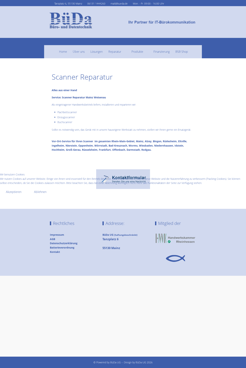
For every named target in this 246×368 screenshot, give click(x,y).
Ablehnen (40, 192)
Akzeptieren (13, 192)
